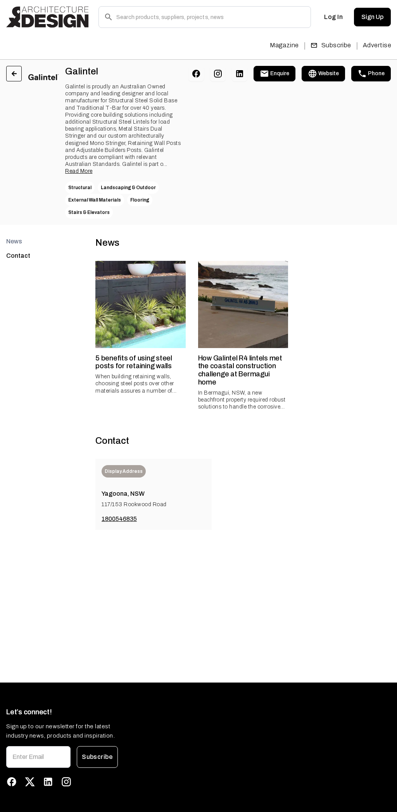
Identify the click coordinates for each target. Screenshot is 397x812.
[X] (29, 781)
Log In (333, 17)
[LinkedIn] (239, 73)
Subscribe (336, 45)
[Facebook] (196, 73)
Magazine (284, 45)
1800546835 (119, 518)
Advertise (377, 45)
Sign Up (372, 17)
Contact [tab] (18, 255)
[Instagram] (218, 73)
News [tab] (14, 241)
